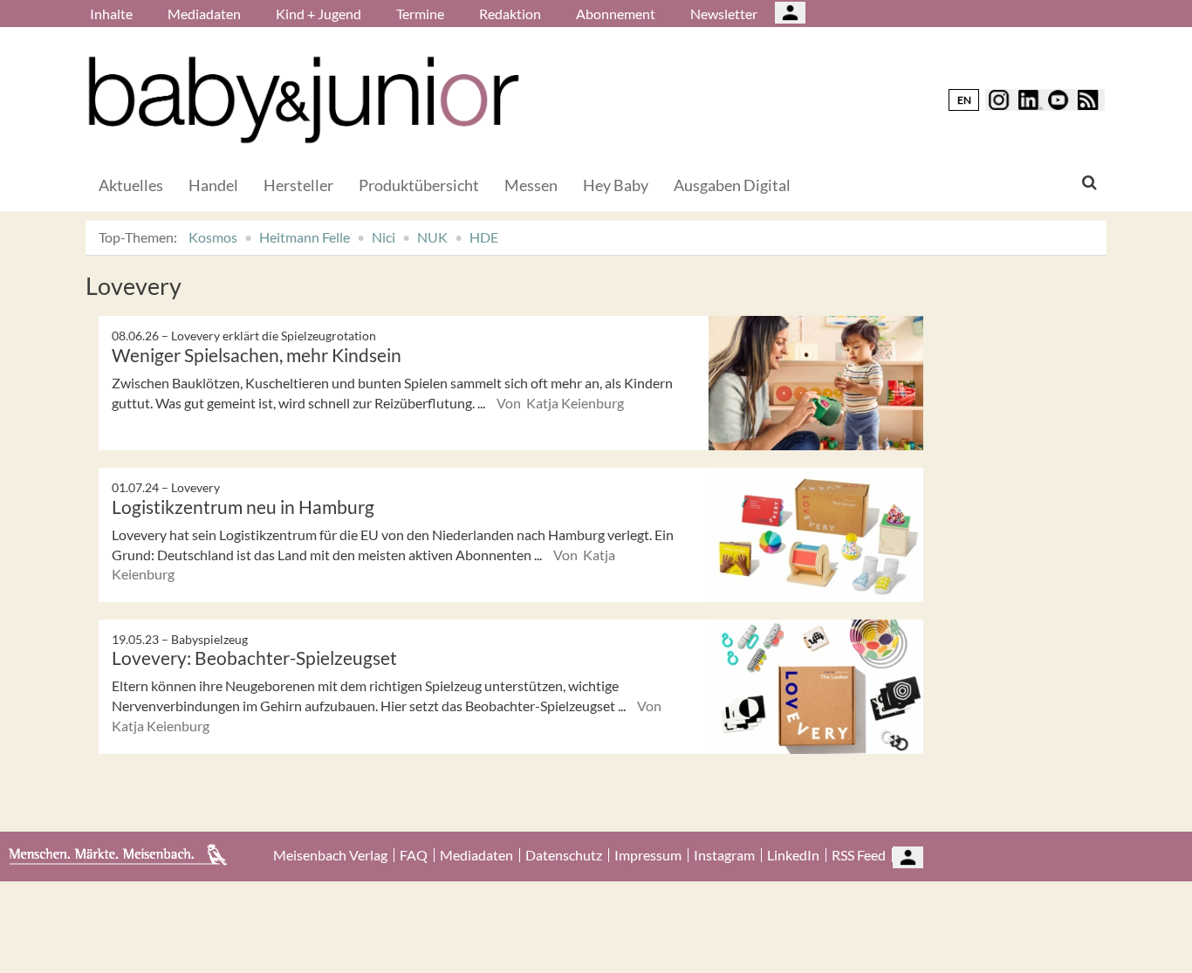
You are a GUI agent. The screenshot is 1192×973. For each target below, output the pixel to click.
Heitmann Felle (304, 237)
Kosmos (212, 237)
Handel (213, 185)
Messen (531, 185)
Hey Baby (615, 185)
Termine (420, 13)
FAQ (414, 855)
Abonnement (615, 13)
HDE (483, 237)
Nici (383, 237)
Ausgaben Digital (732, 185)
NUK (432, 237)
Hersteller (298, 185)
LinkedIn (793, 855)
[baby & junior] (304, 100)
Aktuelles (131, 185)
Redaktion (510, 13)
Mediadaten (204, 13)
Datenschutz (563, 855)
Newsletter (723, 13)
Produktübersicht (419, 185)
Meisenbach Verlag (330, 855)
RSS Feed (859, 855)
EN (964, 99)
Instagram (724, 855)
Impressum (648, 855)
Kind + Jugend (318, 13)
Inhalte (111, 13)
